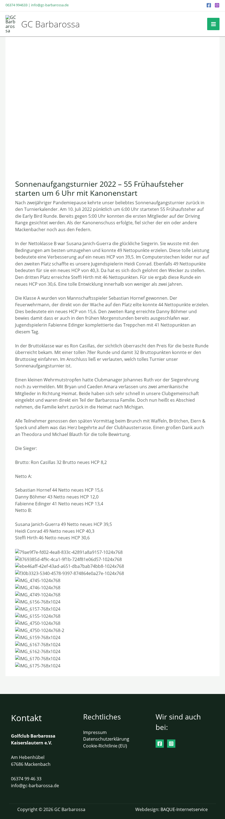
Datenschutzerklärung (106, 739)
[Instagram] (217, 5)
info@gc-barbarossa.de (50, 4)
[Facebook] (208, 5)
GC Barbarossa (50, 24)
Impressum (95, 732)
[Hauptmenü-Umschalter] (213, 24)
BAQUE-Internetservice (184, 809)
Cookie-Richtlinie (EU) (105, 746)
